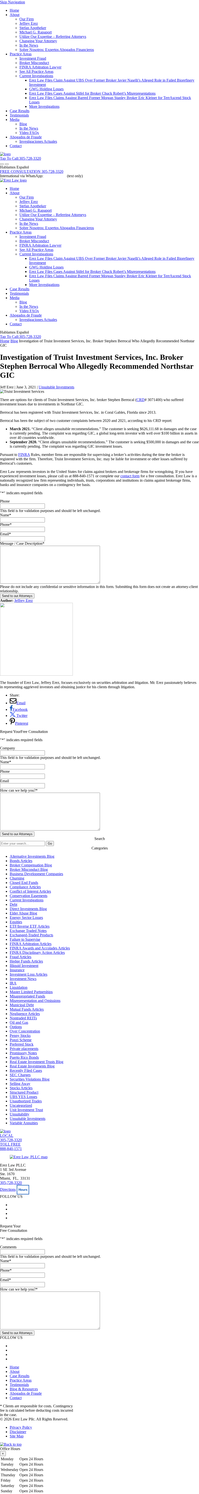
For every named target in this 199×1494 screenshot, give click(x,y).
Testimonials (19, 115)
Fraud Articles (20, 957)
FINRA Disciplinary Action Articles (37, 952)
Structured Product (24, 1092)
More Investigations (44, 106)
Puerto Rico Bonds (24, 1057)
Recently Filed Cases (26, 1070)
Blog (23, 124)
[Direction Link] (29, 1157)
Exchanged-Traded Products (31, 935)
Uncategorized (21, 1105)
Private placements (24, 1049)
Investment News (23, 979)
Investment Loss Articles (28, 974)
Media (14, 120)
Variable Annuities (24, 1123)
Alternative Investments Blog (32, 856)
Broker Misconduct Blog (29, 869)
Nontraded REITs (23, 1018)
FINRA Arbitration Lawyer (40, 67)
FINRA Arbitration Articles (30, 944)
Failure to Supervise (25, 939)
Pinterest (21, 723)
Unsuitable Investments (56, 387)
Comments (8, 1247)
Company (7, 748)
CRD (140, 400)
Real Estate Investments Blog (32, 1066)
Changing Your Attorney (38, 41)
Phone (5, 501)
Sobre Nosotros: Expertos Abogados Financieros (56, 50)
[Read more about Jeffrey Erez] (36, 674)
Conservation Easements (28, 896)
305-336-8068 (55, 176)
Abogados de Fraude (26, 137)
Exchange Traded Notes (28, 931)
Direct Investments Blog (28, 909)
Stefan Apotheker (32, 28)
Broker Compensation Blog (31, 865)
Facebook (20, 709)
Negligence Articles (25, 1014)
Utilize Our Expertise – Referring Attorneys (52, 36)
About (14, 15)
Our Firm (26, 19)
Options (16, 1027)
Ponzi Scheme (21, 1040)
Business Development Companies (36, 874)
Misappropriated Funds (27, 996)
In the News (28, 45)
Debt (13, 904)
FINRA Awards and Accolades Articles (40, 948)
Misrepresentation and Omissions (35, 1001)
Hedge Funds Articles (26, 961)
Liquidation (18, 987)
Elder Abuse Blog (23, 913)
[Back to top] (11, 1444)
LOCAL (11, 1137)
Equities (16, 922)
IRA (13, 983)
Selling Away (20, 1084)
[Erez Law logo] (13, 180)
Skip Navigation (12, 2)
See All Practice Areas (36, 71)
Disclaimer (18, 1432)
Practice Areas (21, 54)
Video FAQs (29, 133)
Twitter (21, 715)
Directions (8, 1189)
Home (14, 10)
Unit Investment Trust (26, 1110)
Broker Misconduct (34, 63)
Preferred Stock (21, 1044)
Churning (17, 878)
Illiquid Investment (24, 966)
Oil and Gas (19, 1022)
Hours (22, 1190)
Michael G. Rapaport (35, 32)
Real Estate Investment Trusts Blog (36, 1062)
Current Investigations (36, 76)
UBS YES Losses (23, 1097)
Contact (16, 146)
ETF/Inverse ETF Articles (30, 926)
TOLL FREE (11, 1146)
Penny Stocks (20, 1035)
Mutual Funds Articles (27, 1009)
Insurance (17, 970)
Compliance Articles (25, 887)
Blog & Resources (24, 1389)
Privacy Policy (21, 1427)
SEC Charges (20, 1075)
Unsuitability (19, 1114)
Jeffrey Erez (28, 23)
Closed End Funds (24, 883)
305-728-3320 (11, 1183)
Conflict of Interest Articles (30, 891)
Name (5, 515)
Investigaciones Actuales (38, 141)
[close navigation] (7, 164)
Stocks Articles (21, 1088)
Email (5, 534)
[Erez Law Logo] (5, 154)
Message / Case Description (22, 543)
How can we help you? (19, 790)
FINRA (24, 455)
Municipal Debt (22, 1005)
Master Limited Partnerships (31, 992)
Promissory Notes (23, 1053)
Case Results (19, 111)
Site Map (17, 1436)
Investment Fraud (32, 58)
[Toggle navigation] (2, 164)
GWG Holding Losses (46, 89)
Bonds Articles (21, 861)
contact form (130, 476)
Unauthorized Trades (26, 1101)
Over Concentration (25, 1031)
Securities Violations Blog (30, 1079)
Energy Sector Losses (26, 917)
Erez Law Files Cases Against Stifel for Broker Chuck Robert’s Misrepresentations (92, 93)
